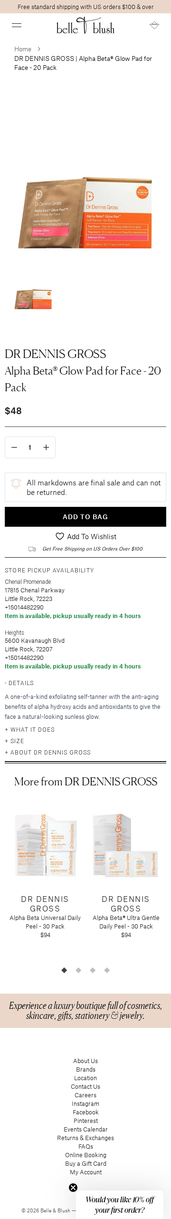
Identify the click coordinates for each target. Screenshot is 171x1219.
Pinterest (86, 1120)
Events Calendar (86, 1129)
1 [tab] (64, 970)
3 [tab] (92, 970)
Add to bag (85, 517)
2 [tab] (78, 970)
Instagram (85, 1103)
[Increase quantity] (46, 447)
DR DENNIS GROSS (55, 354)
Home (22, 49)
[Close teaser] (73, 1187)
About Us (85, 1060)
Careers (85, 1095)
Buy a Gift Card (85, 1163)
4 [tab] (107, 970)
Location (85, 1078)
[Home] (86, 25)
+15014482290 (24, 607)
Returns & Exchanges (85, 1138)
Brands (85, 1069)
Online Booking (85, 1155)
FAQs (85, 1146)
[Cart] (154, 25)
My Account (86, 1172)
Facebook (86, 1112)
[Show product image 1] (33, 288)
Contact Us (85, 1086)
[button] (16, 25)
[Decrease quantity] (14, 447)
